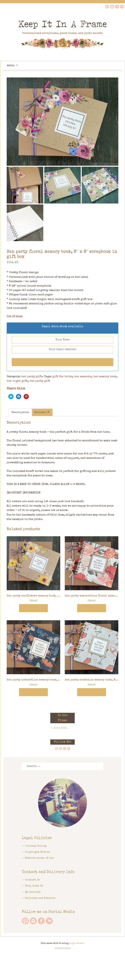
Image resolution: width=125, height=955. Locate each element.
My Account (33, 892)
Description (20, 412)
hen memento (82, 376)
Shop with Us (34, 886)
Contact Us (32, 880)
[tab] (20, 412)
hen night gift (17, 381)
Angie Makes (76, 943)
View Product (33, 608)
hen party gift (39, 381)
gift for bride (62, 376)
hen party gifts (32, 376)
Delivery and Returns (40, 898)
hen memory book (105, 376)
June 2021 (60, 728)
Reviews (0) (42, 412)
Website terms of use (39, 858)
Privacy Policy (36, 846)
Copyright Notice (37, 852)
